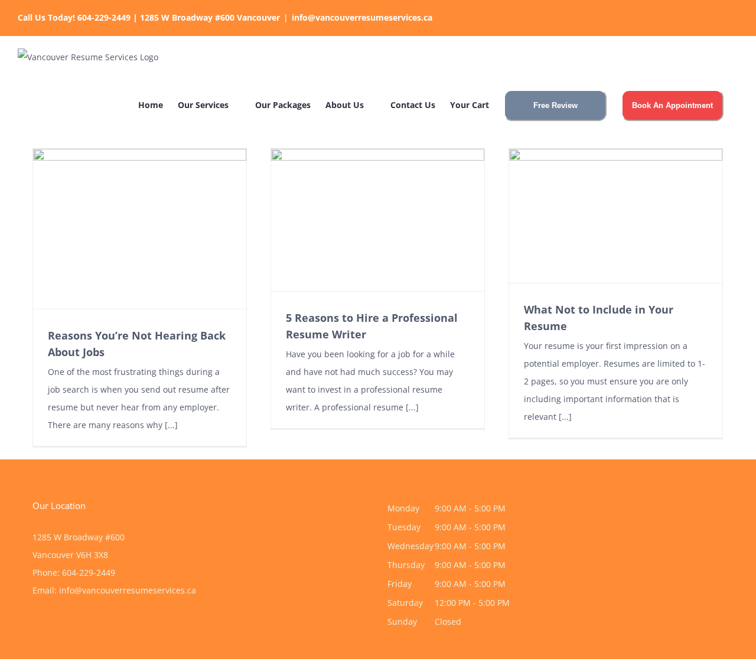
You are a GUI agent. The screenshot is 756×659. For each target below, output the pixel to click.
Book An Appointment (672, 105)
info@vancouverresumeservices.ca (362, 17)
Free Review (555, 105)
